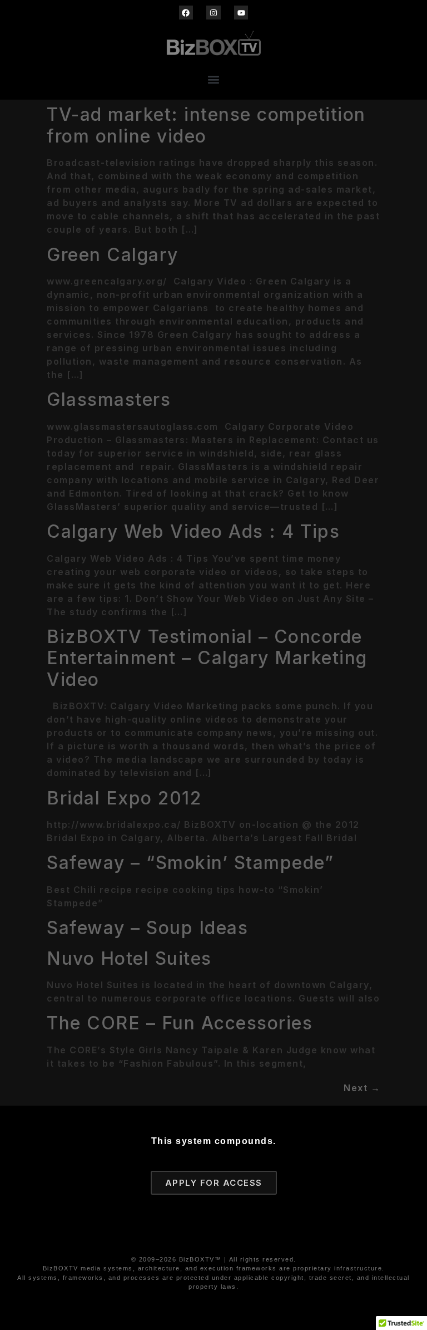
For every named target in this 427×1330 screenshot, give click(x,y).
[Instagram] (213, 12)
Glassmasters (109, 399)
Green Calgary (112, 255)
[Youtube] (241, 12)
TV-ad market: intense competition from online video (206, 125)
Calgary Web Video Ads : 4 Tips (193, 531)
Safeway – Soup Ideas (147, 928)
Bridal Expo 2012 (124, 798)
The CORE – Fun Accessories (179, 1023)
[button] (214, 79)
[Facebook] (186, 12)
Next (362, 1087)
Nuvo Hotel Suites (129, 958)
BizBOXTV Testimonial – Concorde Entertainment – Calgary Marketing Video (207, 658)
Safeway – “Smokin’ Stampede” (190, 862)
